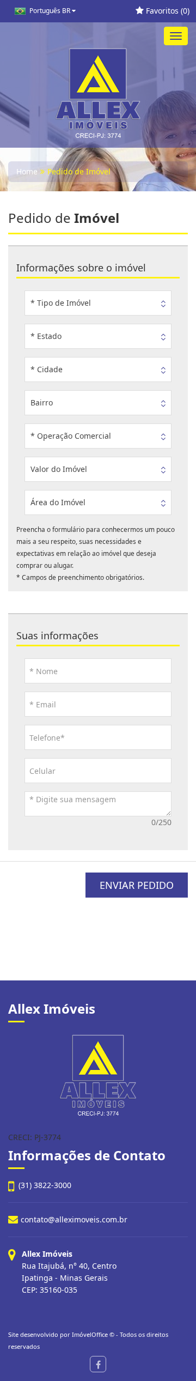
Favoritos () (166, 10)
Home (27, 171)
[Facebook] (98, 1364)
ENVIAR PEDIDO (137, 885)
